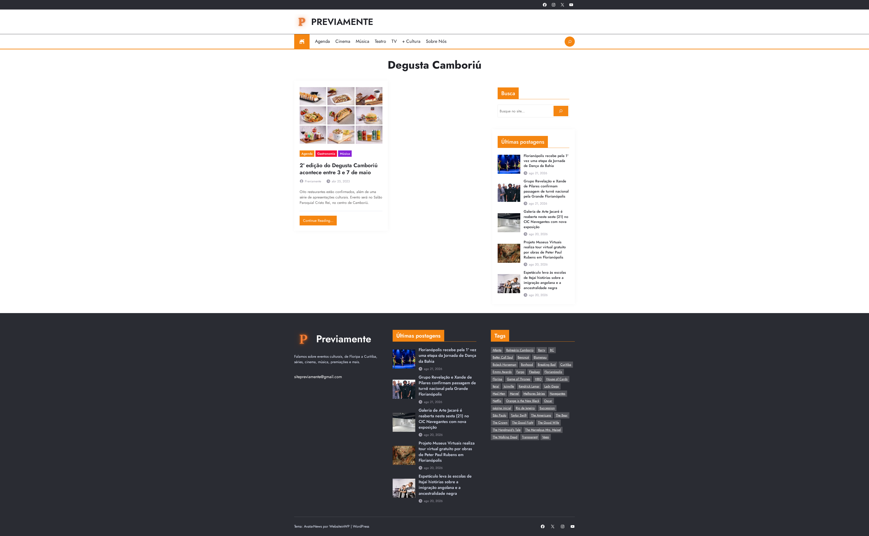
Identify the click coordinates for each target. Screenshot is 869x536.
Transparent (529, 437)
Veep (545, 437)
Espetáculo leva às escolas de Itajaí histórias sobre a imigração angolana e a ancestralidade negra (545, 280)
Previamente (342, 21)
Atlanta (497, 350)
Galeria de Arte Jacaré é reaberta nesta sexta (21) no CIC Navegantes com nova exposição (546, 219)
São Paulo (499, 415)
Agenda (307, 153)
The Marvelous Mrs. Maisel (543, 429)
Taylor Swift (518, 415)
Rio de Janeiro (525, 408)
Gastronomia (326, 153)
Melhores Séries (534, 393)
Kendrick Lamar (529, 386)
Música (345, 153)
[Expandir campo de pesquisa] (570, 41)
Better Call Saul (503, 357)
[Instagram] (553, 4)
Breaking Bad (547, 364)
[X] (562, 4)
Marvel (514, 393)
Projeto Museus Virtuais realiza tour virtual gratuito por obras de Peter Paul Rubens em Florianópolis (545, 250)
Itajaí (496, 386)
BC (552, 350)
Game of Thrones (518, 379)
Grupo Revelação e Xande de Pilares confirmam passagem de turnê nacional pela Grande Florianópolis (546, 189)
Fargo (520, 371)
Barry (541, 350)
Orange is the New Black (522, 400)
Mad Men (499, 393)
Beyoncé (523, 357)
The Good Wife (548, 422)
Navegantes (557, 393)
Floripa (497, 379)
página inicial (502, 408)
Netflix (497, 400)
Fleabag (534, 371)
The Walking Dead (505, 437)
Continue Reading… (320, 219)
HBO (538, 379)
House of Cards (557, 379)
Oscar (548, 400)
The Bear (562, 415)
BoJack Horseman (504, 364)
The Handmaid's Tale (506, 429)
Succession (547, 408)
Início (302, 41)
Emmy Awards (502, 371)
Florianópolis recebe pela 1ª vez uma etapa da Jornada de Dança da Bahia (546, 161)
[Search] (561, 111)
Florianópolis (553, 371)
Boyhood (527, 364)
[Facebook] (544, 4)
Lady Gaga (551, 386)
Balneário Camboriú (519, 350)
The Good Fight (522, 422)
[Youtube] (571, 4)
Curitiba (565, 364)
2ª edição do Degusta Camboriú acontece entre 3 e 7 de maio (338, 169)
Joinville (509, 386)
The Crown (500, 422)
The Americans (541, 415)
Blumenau (540, 357)
